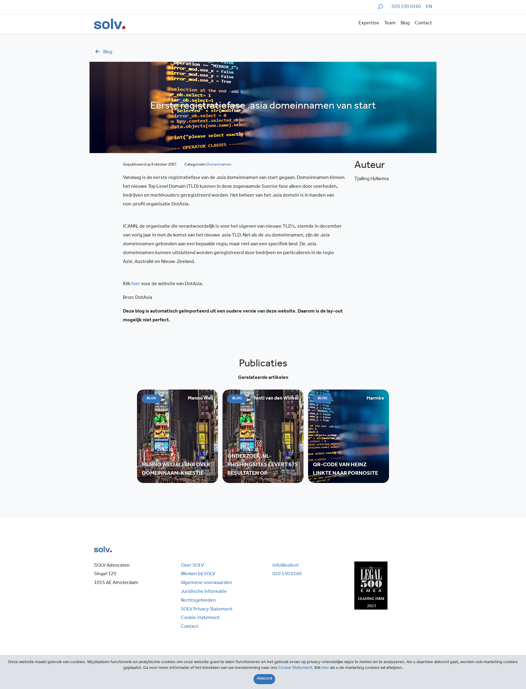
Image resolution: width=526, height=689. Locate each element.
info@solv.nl (285, 565)
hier (136, 284)
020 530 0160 (406, 7)
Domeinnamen (218, 165)
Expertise (369, 23)
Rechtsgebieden (198, 600)
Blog (405, 23)
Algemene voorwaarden (206, 583)
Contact (423, 23)
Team (390, 23)
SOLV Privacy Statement (207, 609)
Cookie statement (200, 618)
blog (107, 52)
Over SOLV (192, 565)
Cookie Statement (295, 668)
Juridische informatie (204, 591)
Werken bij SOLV (198, 574)
